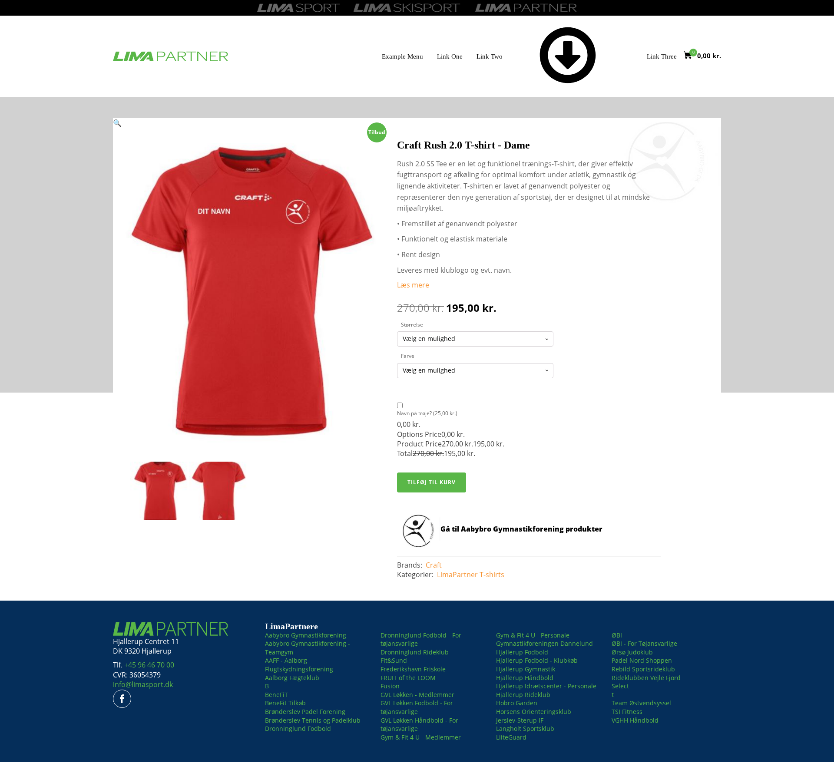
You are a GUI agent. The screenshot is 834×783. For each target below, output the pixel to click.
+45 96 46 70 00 (149, 665)
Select (620, 686)
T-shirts (492, 574)
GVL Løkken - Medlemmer (417, 694)
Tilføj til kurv (431, 482)
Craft (434, 565)
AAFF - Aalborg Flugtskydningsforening (299, 664)
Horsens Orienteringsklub (533, 711)
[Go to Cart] (690, 56)
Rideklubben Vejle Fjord (646, 678)
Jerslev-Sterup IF (519, 720)
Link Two (490, 56)
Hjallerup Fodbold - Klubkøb (537, 660)
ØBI (617, 635)
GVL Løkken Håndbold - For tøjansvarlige (419, 724)
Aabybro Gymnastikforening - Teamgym (307, 647)
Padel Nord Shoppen (642, 660)
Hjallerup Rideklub (523, 694)
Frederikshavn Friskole (413, 669)
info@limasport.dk (143, 684)
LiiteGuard (511, 737)
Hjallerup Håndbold (524, 678)
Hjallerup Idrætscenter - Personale (546, 686)
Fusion (390, 686)
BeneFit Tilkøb (285, 703)
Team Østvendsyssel (641, 703)
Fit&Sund (394, 660)
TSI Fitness (627, 711)
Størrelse (412, 324)
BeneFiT (276, 694)
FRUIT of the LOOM (408, 678)
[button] (117, 123)
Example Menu (402, 56)
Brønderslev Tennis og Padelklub (313, 720)
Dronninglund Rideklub (415, 652)
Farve (407, 356)
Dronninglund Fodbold (298, 728)
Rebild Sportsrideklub (643, 669)
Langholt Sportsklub (525, 728)
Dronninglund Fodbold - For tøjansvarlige (421, 639)
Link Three (662, 56)
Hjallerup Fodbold (522, 652)
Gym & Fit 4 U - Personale (532, 635)
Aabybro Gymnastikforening (305, 635)
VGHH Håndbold (635, 720)
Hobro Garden (516, 703)
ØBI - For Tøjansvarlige (644, 643)
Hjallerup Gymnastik (525, 669)
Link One (450, 56)
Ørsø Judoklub (632, 652)
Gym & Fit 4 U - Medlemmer (421, 737)
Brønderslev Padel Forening (305, 711)
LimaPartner (457, 574)
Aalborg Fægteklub (292, 678)
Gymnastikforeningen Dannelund (544, 643)
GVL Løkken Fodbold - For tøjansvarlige (417, 707)
